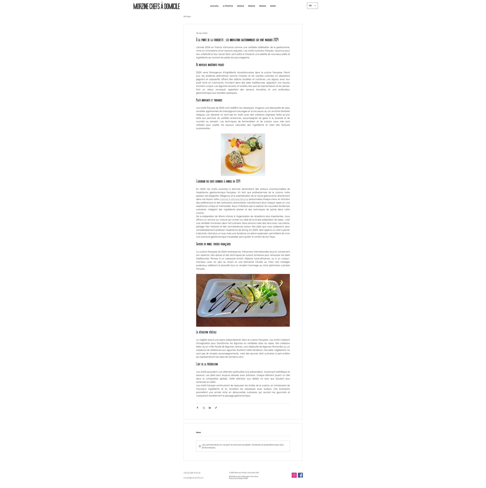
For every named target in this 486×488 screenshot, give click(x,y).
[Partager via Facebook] (197, 407)
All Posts (187, 16)
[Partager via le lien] (216, 407)
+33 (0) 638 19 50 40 (191, 473)
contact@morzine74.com (193, 478)
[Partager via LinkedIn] (210, 407)
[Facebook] (300, 475)
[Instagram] (294, 475)
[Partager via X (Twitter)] (203, 407)
